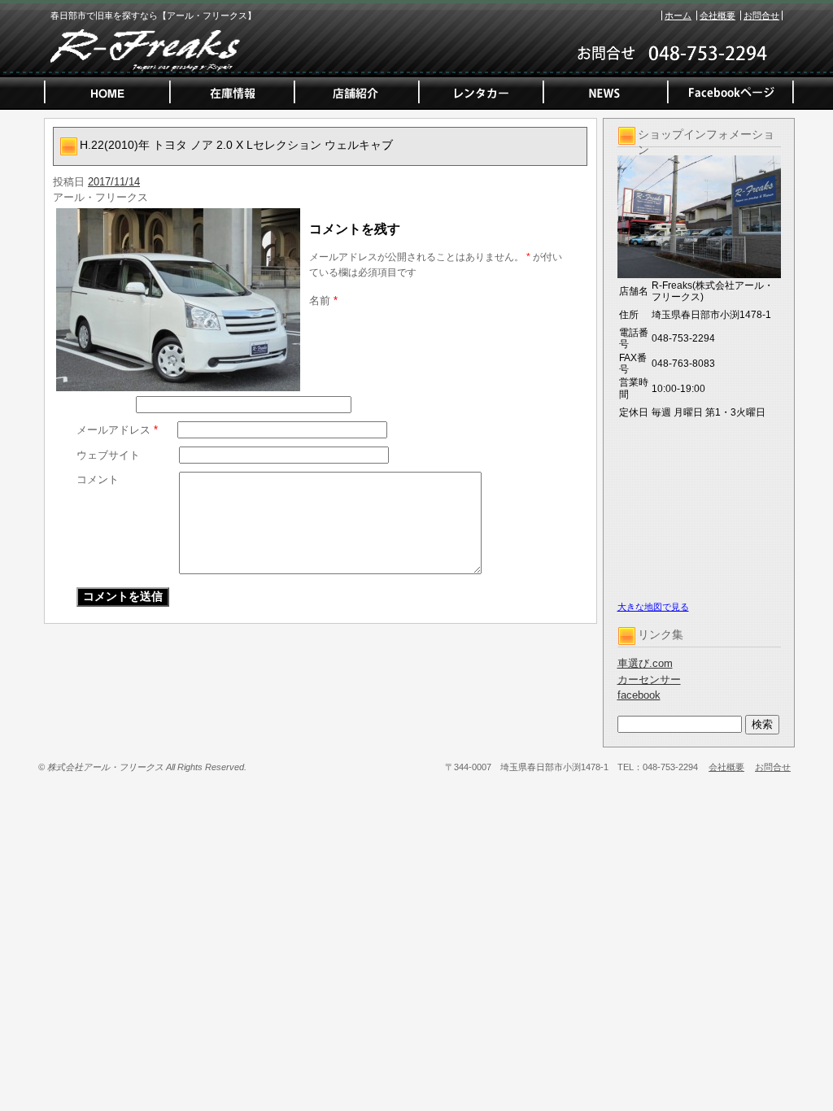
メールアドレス (117, 430)
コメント (97, 479)
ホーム (678, 15)
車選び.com (645, 663)
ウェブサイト (108, 455)
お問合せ (761, 15)
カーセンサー (649, 679)
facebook (639, 695)
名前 (323, 300)
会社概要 (717, 15)
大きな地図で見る (653, 607)
